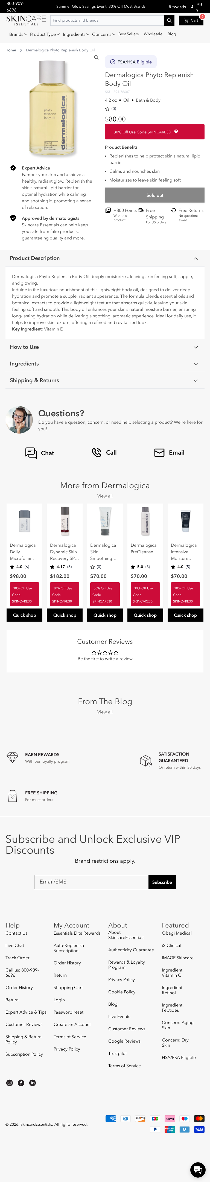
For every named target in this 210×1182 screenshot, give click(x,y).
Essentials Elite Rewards (77, 933)
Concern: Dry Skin (175, 1042)
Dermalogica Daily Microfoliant (23, 551)
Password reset (68, 1012)
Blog (113, 1004)
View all (105, 496)
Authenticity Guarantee (131, 949)
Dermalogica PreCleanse (144, 548)
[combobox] (112, 20)
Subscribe (162, 882)
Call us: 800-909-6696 (22, 972)
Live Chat (14, 945)
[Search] (96, 57)
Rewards (177, 6)
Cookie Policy (121, 991)
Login (59, 999)
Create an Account (72, 1024)
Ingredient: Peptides (173, 1007)
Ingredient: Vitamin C (173, 972)
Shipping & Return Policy (23, 1039)
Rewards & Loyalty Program (126, 964)
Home (10, 50)
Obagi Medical (177, 933)
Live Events (119, 1016)
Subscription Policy (24, 1054)
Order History (19, 987)
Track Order (17, 957)
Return (12, 999)
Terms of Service (70, 1036)
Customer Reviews (23, 1024)
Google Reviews (124, 1041)
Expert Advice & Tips (25, 1012)
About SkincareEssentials (126, 935)
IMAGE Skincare (178, 957)
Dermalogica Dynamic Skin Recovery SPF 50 (63, 551)
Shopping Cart (68, 987)
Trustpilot (117, 1053)
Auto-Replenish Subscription (69, 948)
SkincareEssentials (36, 1124)
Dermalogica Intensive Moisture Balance (184, 551)
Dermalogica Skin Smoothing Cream (103, 551)
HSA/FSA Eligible (179, 1057)
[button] (17, 34)
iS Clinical (171, 945)
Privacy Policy (67, 1049)
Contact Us (16, 933)
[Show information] (175, 131)
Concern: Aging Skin (178, 1025)
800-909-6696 (15, 7)
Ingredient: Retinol (173, 990)
